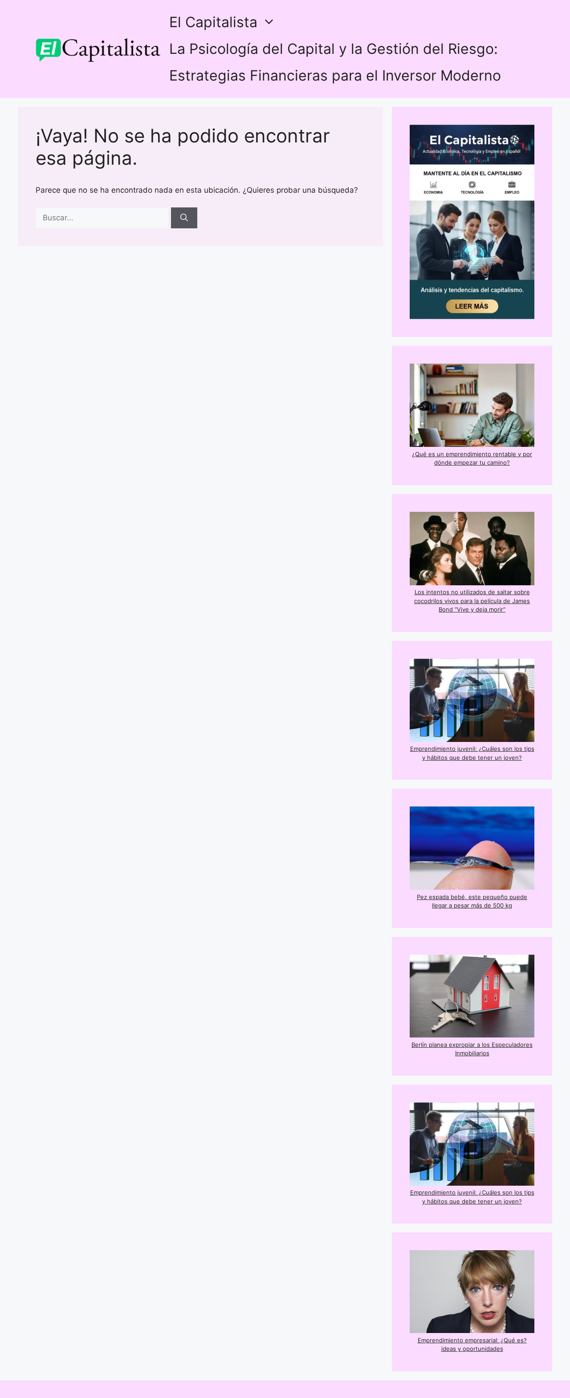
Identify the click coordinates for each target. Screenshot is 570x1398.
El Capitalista (213, 22)
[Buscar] (184, 218)
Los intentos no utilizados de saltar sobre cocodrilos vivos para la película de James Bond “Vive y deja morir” (472, 600)
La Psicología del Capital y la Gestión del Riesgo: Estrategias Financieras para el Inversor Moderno (335, 62)
